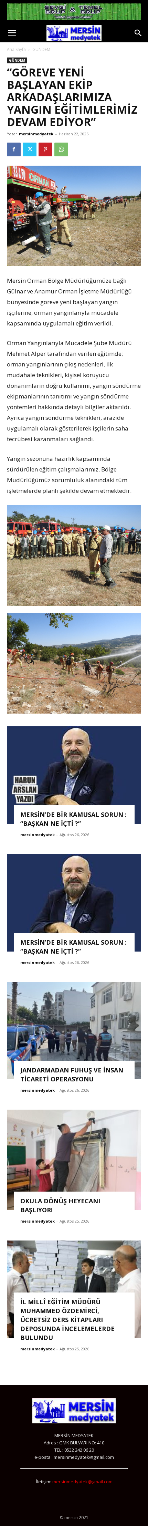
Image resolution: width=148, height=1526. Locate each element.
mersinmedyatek (36, 133)
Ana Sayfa (16, 49)
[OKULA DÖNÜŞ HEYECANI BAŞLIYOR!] (74, 1160)
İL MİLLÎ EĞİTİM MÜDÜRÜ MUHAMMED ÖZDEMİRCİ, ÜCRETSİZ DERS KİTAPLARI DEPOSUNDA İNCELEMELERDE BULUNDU (67, 1320)
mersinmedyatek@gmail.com (82, 1481)
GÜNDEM (41, 49)
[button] (12, 33)
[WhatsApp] (61, 149)
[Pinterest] (45, 149)
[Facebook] (14, 149)
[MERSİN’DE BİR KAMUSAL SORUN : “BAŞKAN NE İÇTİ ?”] (74, 775)
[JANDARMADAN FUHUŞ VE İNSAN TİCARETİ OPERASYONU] (74, 1030)
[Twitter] (29, 149)
